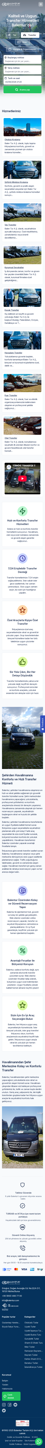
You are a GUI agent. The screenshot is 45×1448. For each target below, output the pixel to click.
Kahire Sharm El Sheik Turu (33, 1359)
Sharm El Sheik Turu (33, 1343)
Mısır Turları (29, 1347)
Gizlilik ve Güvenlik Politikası (18, 1437)
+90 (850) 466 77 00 (12, 1296)
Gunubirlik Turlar (31, 1338)
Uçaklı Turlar (30, 1326)
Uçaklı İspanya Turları (33, 1330)
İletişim (5, 1380)
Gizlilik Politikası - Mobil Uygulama (23, 1444)
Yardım (5, 1384)
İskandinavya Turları (33, 1367)
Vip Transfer (10, 225)
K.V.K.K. (35, 1437)
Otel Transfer (11, 438)
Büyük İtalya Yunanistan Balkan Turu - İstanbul (11, 1326)
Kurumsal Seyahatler (14, 267)
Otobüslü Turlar (31, 1322)
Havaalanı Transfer (13, 352)
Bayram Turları (31, 1355)
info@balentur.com (10, 1300)
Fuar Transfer (11, 395)
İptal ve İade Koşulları (14, 1441)
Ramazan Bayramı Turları (33, 1351)
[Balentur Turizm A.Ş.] (11, 4)
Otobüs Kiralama (12, 139)
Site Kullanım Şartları (33, 1441)
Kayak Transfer (12, 310)
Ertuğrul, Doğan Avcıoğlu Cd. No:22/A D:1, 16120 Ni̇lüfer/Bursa (21, 1290)
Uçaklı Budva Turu (32, 1334)
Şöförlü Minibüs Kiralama (16, 182)
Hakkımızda (7, 1388)
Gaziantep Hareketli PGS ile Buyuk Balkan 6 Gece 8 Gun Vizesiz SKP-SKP (11, 1322)
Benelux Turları (31, 1363)
